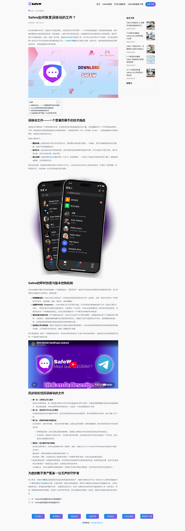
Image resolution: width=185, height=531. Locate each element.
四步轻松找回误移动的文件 (40, 110)
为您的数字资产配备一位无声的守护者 (44, 113)
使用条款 (110, 516)
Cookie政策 (128, 516)
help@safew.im (97, 523)
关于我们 (38, 516)
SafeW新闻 (107, 4)
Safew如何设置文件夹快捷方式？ (48, 502)
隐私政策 (74, 516)
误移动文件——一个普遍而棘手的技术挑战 (45, 105)
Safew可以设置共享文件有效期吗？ (48, 499)
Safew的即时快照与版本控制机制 (42, 108)
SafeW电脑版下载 (135, 4)
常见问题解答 (120, 4)
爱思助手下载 (147, 516)
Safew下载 (70, 41)
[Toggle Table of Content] (57, 102)
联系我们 (56, 516)
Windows (50, 157)
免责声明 (92, 516)
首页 (98, 4)
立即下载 (150, 4)
